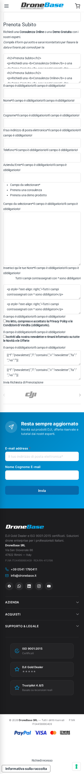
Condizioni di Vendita (17, 325)
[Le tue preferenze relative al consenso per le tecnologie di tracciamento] (76, 766)
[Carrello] (77, 6)
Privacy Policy (59, 321)
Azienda (12, 602)
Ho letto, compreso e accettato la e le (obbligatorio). (38, 323)
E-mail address (17, 448)
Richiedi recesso (42, 760)
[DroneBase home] (42, 6)
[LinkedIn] (29, 586)
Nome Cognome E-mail (22, 467)
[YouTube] (49, 586)
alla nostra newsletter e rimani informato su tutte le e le (41, 338)
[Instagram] (39, 586)
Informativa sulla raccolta (26, 768)
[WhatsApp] (19, 586)
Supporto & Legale (22, 626)
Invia (42, 490)
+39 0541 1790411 (24, 569)
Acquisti (12, 614)
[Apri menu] (6, 6)
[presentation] (80, 395)
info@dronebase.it (23, 575)
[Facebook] (9, 586)
